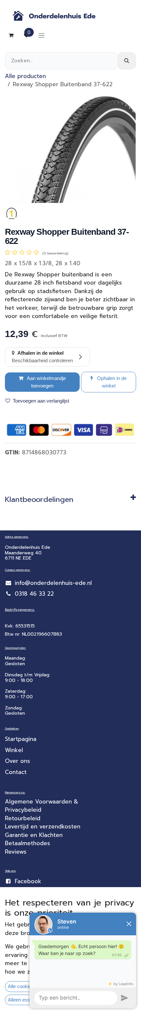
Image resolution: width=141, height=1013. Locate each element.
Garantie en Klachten (34, 835)
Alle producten (25, 76)
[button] (108, 382)
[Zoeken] (126, 61)
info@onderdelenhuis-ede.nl (53, 583)
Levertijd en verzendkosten (43, 826)
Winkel (14, 750)
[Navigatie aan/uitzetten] (41, 35)
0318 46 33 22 (34, 593)
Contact (16, 772)
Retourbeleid (22, 818)
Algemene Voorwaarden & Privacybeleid (42, 805)
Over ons (17, 761)
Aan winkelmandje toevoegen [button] (46, 381)
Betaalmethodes (27, 843)
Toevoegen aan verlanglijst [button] (41, 401)
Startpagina (20, 739)
